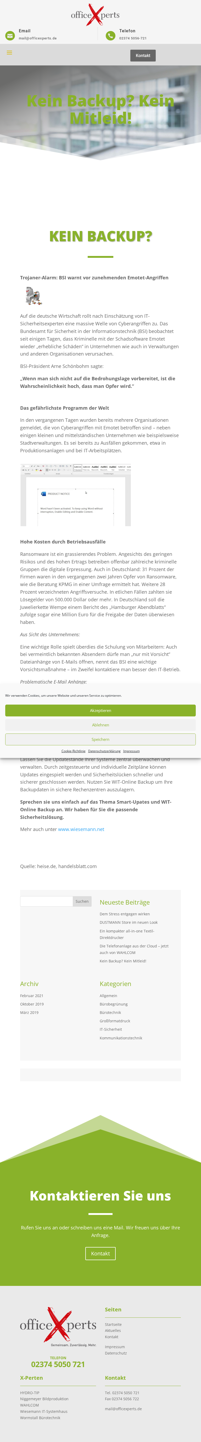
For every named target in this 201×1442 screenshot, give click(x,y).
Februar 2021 (31, 995)
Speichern (100, 739)
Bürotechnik (110, 1012)
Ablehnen (100, 724)
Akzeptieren (100, 710)
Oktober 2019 (32, 1004)
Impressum (131, 751)
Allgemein (108, 995)
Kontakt (143, 55)
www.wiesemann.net (81, 829)
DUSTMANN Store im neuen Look (129, 922)
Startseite (113, 1324)
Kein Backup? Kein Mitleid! (123, 960)
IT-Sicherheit (111, 1029)
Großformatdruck (115, 1020)
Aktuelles (113, 1330)
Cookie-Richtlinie (74, 751)
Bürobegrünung (114, 1004)
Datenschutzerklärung (104, 751)
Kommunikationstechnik (121, 1037)
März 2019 (29, 1012)
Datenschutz (116, 1353)
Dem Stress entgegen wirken (125, 913)
